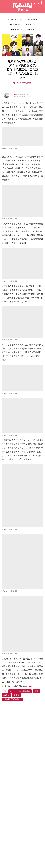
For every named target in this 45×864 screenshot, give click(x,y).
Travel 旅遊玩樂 (15, 24)
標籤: (5, 691)
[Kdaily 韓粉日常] (22, 6)
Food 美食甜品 (32, 19)
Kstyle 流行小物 (29, 24)
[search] (41, 2)
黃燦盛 (17, 695)
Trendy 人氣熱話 (17, 29)
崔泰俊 (6, 695)
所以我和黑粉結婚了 (12, 699)
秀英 (36, 691)
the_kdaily (33, 686)
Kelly (16, 94)
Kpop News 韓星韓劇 (15, 19)
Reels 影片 (30, 29)
